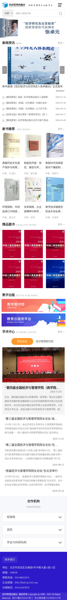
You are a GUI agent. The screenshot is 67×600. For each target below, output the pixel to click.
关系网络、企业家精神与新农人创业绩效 (32, 210)
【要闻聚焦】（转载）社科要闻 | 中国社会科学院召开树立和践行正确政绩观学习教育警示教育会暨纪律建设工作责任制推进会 (27, 103)
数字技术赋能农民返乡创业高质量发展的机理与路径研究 (54, 210)
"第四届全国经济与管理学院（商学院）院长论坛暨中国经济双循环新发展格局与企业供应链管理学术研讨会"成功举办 (33, 388)
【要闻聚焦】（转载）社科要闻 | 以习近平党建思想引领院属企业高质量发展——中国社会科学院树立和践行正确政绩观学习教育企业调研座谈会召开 (27, 109)
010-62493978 (22, 587)
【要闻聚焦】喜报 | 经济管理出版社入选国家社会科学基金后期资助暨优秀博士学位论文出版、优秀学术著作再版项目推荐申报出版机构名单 (27, 97)
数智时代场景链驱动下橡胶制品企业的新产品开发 (54, 166)
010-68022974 (22, 577)
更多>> (61, 43)
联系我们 (10, 559)
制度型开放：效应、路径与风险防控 (32, 166)
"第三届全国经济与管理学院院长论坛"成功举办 (32, 418)
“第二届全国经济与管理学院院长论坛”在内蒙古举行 (32, 444)
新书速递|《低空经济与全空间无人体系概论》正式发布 (32, 86)
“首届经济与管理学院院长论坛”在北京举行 (31, 470)
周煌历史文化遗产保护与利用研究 (11, 166)
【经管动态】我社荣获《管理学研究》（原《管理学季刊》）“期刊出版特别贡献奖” (27, 114)
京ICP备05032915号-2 (22, 598)
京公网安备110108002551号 (48, 598)
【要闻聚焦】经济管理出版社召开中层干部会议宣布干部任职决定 (27, 120)
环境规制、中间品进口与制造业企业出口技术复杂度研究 (11, 210)
